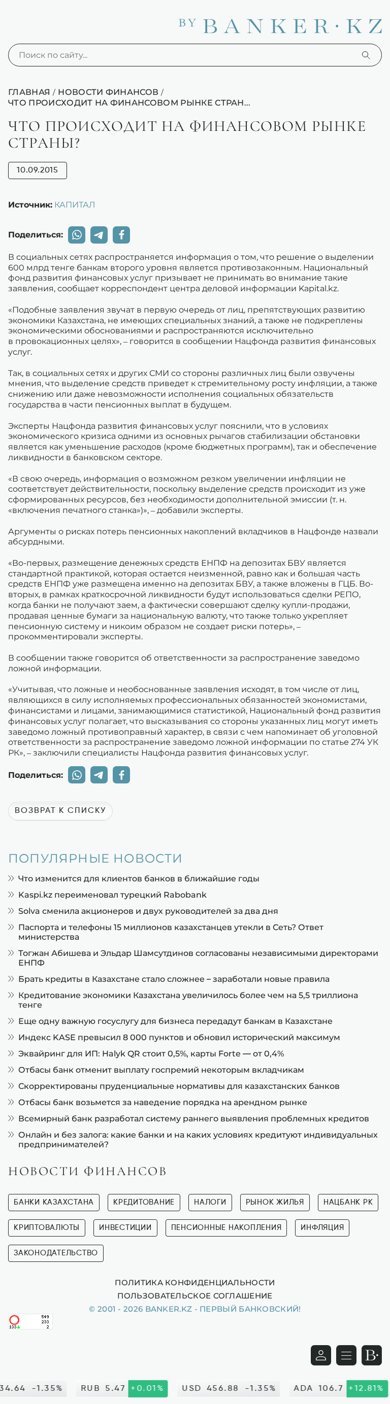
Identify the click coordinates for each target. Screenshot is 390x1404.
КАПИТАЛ (74, 204)
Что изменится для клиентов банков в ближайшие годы (138, 878)
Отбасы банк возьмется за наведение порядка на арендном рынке (162, 1102)
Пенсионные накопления (226, 1227)
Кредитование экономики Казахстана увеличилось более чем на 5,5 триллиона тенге (188, 1000)
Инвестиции (125, 1227)
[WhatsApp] (76, 235)
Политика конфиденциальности (195, 1282)
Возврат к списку (60, 811)
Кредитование (144, 1202)
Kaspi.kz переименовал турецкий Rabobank (112, 895)
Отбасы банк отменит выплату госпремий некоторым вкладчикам (161, 1070)
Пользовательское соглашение (194, 1295)
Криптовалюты (47, 1227)
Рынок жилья (275, 1202)
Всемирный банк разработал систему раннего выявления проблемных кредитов (193, 1118)
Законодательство (56, 1253)
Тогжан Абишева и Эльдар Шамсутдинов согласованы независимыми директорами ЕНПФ (198, 958)
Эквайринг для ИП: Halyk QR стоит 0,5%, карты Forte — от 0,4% (151, 1053)
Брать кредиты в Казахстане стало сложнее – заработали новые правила (174, 979)
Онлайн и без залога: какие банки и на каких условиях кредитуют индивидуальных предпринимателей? (198, 1139)
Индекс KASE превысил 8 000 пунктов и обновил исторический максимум (179, 1037)
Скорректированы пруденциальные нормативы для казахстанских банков (179, 1086)
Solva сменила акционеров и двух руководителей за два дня (148, 911)
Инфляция (322, 1227)
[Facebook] (121, 235)
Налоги (210, 1202)
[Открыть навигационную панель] (346, 1355)
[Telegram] (99, 235)
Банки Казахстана (54, 1202)
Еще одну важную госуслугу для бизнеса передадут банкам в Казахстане (175, 1021)
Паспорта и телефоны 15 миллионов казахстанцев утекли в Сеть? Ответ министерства (170, 932)
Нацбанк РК (348, 1202)
